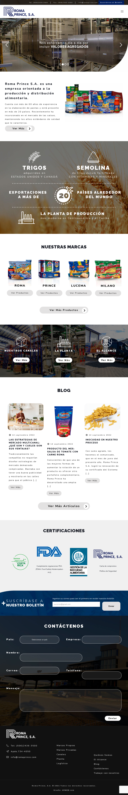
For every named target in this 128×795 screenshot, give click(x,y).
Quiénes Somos (103, 755)
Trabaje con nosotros (107, 773)
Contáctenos (101, 768)
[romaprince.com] (19, 11)
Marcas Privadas (66, 750)
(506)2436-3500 (40, 2)
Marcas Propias (66, 745)
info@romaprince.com (88, 2)
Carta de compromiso (108, 566)
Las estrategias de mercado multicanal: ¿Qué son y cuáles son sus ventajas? (25, 444)
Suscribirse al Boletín (111, 2)
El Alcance (100, 759)
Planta (60, 759)
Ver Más (18, 128)
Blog (97, 764)
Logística (62, 763)
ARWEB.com (68, 790)
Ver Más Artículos (64, 506)
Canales (61, 754)
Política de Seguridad (108, 571)
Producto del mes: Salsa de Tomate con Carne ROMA (62, 451)
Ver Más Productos (64, 310)
